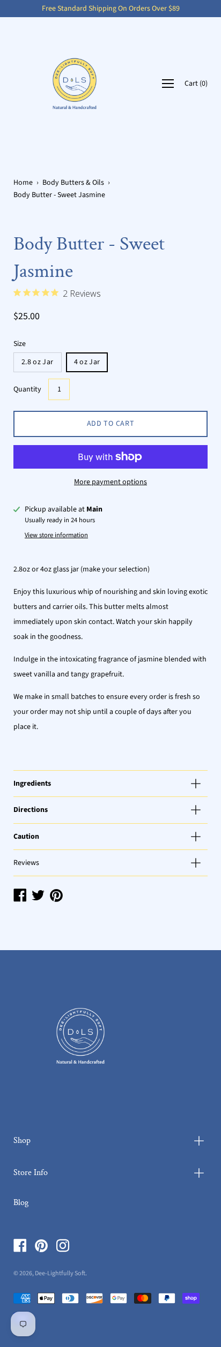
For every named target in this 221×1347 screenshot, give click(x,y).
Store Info (30, 1172)
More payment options (110, 482)
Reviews (26, 862)
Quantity (27, 389)
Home (23, 182)
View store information (56, 535)
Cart (196, 83)
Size (19, 343)
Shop (22, 1140)
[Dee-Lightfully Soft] (74, 83)
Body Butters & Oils (73, 182)
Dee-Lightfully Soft (60, 1273)
